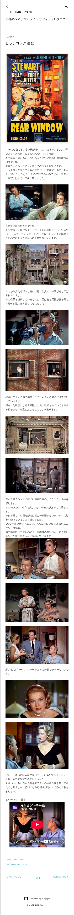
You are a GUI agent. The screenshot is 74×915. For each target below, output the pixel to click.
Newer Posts (13, 876)
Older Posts (60, 876)
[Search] (66, 5)
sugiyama (22, 864)
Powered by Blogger (40, 898)
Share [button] (8, 859)
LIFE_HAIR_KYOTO (20, 12)
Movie (13, 864)
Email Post (19, 859)
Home (37, 877)
